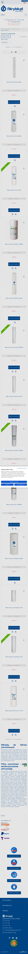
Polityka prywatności (22, 468)
